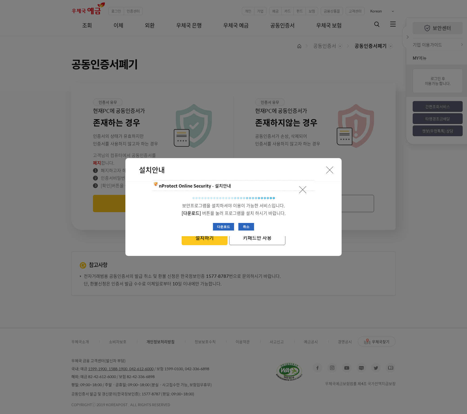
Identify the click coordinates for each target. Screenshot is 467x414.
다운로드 (223, 227)
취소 (246, 227)
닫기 (303, 190)
